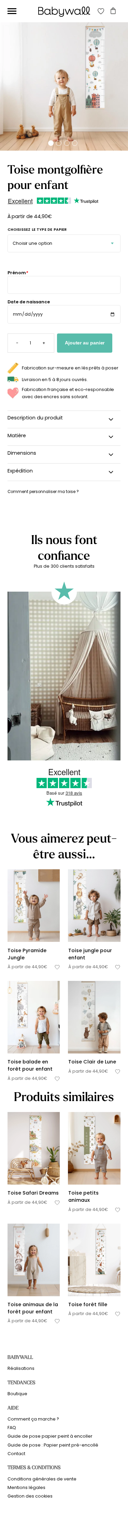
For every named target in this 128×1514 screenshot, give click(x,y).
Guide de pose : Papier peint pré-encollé (53, 1445)
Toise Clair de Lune (92, 1061)
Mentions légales (26, 1487)
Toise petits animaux (83, 1196)
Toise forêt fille (87, 1304)
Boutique (17, 1394)
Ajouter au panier (84, 342)
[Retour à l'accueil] (64, 12)
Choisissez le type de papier (37, 230)
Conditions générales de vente (42, 1479)
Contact (16, 1453)
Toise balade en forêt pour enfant (30, 1065)
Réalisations (21, 1368)
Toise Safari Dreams (33, 1192)
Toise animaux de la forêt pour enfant (33, 1308)
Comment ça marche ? (33, 1419)
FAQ (12, 1427)
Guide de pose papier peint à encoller (50, 1436)
